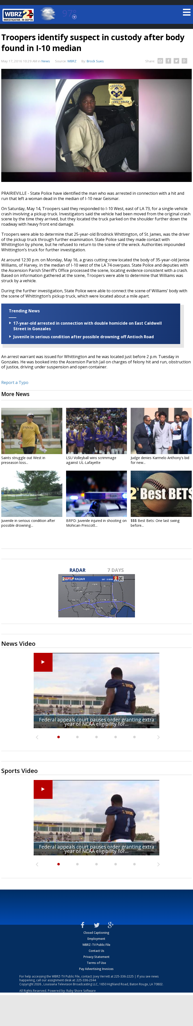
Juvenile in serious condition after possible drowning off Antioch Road (83, 336)
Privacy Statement (96, 957)
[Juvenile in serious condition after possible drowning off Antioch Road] (31, 494)
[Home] (19, 15)
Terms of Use (96, 963)
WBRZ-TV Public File (96, 945)
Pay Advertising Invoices (96, 969)
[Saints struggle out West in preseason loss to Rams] (31, 431)
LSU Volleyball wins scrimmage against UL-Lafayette (91, 460)
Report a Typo (14, 382)
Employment (96, 939)
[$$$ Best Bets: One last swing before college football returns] (161, 494)
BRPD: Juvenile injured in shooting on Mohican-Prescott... (96, 523)
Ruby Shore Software (81, 991)
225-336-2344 (86, 980)
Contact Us (96, 951)
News (45, 61)
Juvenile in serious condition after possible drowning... (28, 523)
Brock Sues (95, 61)
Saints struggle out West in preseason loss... (23, 460)
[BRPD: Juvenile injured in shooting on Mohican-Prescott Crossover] (96, 494)
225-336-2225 (124, 976)
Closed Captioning (96, 933)
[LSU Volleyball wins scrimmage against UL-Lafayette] (96, 431)
